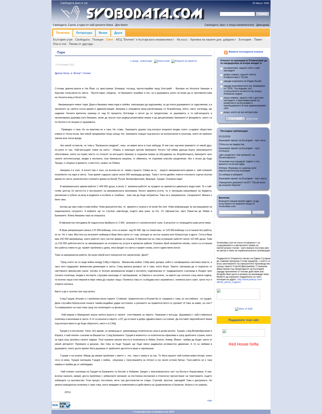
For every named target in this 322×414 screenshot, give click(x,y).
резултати (252, 118)
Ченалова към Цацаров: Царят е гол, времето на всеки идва (239, 162)
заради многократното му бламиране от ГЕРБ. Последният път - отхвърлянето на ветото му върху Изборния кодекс (244, 90)
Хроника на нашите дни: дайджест (213, 39)
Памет (258, 39)
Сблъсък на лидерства (231, 144)
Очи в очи (59, 44)
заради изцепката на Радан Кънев (242, 81)
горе (209, 400)
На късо (182, 39)
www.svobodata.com (157, 411)
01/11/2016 (224, 136)
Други (118, 32)
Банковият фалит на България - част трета (243, 178)
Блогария (245, 39)
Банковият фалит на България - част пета (242, 140)
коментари (146, 61)
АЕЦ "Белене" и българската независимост (145, 39)
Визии (103, 32)
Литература (84, 32)
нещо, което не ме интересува (241, 112)
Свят (109, 39)
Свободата (82, 39)
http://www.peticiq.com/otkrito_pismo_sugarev (239, 280)
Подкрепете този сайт (243, 320)
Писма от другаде (81, 44)
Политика (62, 32)
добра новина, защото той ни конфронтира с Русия (240, 75)
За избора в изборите (231, 174)
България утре (63, 39)
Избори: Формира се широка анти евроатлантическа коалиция (237, 169)
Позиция (97, 39)
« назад (134, 61)
